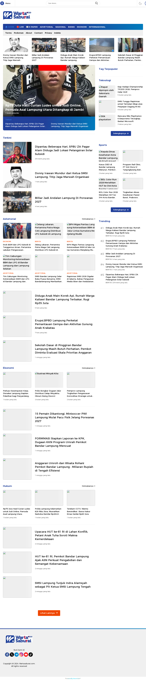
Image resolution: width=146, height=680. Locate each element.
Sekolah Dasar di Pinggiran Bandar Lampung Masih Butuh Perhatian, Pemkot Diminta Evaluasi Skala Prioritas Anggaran (130, 60)
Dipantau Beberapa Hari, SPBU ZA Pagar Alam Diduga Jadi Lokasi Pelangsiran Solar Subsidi (25, 125)
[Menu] (2, 3)
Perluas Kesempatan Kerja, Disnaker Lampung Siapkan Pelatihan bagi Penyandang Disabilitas (16, 395)
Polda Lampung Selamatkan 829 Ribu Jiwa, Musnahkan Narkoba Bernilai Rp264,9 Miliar (48, 513)
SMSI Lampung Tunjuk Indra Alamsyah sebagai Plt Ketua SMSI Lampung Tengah (63, 584)
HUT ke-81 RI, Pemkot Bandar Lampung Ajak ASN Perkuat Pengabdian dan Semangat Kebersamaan (62, 560)
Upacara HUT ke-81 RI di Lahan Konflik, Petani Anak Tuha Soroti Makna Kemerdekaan (61, 535)
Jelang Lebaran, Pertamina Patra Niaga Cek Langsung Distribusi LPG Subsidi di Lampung (47, 248)
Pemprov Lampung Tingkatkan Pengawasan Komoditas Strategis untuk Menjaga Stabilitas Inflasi (79, 395)
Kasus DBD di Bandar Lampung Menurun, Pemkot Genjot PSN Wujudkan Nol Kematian (107, 171)
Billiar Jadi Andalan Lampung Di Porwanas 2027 (42, 57)
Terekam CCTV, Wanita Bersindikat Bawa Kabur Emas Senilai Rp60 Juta (78, 511)
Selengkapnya (87, 219)
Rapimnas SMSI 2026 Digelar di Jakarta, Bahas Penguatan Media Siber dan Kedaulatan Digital (80, 280)
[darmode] (140, 3)
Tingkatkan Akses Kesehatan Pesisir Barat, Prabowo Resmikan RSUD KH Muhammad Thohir (132, 197)
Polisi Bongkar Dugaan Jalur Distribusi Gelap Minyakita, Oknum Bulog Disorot (48, 393)
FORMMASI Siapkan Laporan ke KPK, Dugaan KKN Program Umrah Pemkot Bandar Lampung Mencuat (60, 442)
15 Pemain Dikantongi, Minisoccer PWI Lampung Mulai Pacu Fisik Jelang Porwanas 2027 (64, 417)
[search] (97, 3)
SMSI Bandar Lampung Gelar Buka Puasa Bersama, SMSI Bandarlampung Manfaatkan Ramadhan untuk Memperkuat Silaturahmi (48, 281)
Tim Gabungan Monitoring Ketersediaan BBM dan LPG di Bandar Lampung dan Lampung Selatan (16, 280)
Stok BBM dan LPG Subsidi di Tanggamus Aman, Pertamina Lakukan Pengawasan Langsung (17, 248)
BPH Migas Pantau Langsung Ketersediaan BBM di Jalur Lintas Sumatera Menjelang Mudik (81, 248)
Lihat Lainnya (47, 613)
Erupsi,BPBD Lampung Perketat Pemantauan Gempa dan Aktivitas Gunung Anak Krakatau (100, 59)
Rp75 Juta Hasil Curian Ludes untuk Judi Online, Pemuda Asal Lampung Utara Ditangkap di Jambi (44, 107)
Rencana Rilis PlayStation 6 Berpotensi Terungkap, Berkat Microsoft (130, 118)
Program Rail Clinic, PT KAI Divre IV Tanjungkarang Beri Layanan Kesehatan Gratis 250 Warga (132, 169)
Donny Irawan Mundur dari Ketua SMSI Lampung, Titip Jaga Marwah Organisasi (15, 59)
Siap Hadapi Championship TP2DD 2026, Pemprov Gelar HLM (130, 89)
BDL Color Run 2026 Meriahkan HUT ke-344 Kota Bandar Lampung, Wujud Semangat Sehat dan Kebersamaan (108, 198)
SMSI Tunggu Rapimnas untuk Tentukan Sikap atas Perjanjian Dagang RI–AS (130, 104)
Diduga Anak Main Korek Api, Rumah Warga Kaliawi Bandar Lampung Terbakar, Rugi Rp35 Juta (72, 59)
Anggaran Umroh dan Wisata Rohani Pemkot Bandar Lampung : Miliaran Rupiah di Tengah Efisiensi (64, 467)
